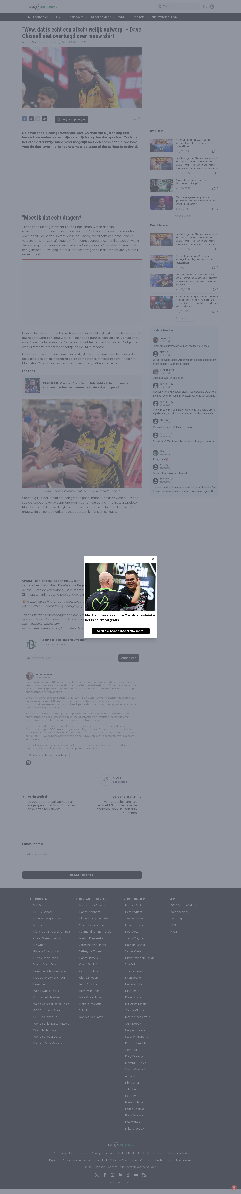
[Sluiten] (153, 559)
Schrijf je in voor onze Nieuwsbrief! (120, 631)
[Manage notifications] (234, 1187)
